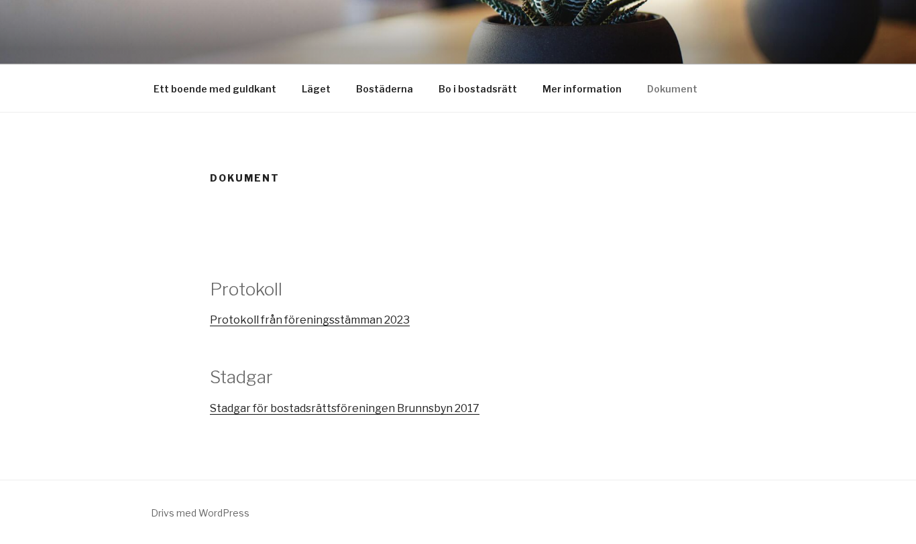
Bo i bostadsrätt (478, 88)
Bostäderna (384, 88)
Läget (316, 88)
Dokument (672, 88)
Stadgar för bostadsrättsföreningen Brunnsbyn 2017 (344, 408)
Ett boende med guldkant (215, 88)
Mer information (582, 88)
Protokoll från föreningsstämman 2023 (310, 320)
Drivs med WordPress (200, 513)
